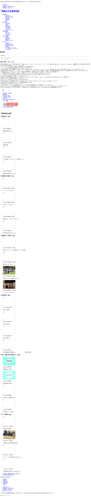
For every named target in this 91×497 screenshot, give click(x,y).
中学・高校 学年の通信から (11, 48)
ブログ (4, 41)
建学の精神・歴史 (9, 16)
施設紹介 (7, 18)
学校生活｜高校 (8, 44)
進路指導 (7, 37)
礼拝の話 (7, 46)
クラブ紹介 (7, 28)
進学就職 (5, 483)
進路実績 (7, 38)
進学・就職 (5, 36)
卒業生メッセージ (9, 40)
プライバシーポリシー (8, 490)
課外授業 (7, 35)
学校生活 (5, 22)
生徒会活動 (7, 27)
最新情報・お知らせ (7, 7)
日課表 (6, 24)
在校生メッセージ (9, 29)
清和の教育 (5, 31)
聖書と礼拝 (7, 26)
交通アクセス (6, 5)
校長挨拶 (7, 15)
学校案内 (5, 14)
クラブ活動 (7, 49)
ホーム (4, 3)
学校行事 (7, 23)
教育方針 (7, 32)
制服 (6, 20)
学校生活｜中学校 (9, 45)
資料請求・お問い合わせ (8, 6)
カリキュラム (8, 33)
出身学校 (7, 19)
